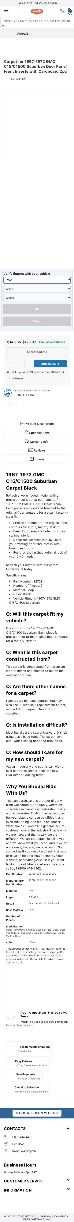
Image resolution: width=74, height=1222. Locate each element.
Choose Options (37, 351)
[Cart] (69, 11)
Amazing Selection (27, 1087)
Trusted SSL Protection (28, 1078)
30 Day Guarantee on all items (31, 1065)
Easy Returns (23, 1061)
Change (18, 378)
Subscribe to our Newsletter (37, 1113)
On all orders (25, 1051)
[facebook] (7, 403)
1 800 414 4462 (24, 394)
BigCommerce (59, 1216)
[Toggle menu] (15, 11)
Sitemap (47, 1219)
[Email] (14, 403)
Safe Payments (25, 1074)
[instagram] (20, 1201)
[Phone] (62, 12)
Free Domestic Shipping (34, 1046)
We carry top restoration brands (31, 1091)
